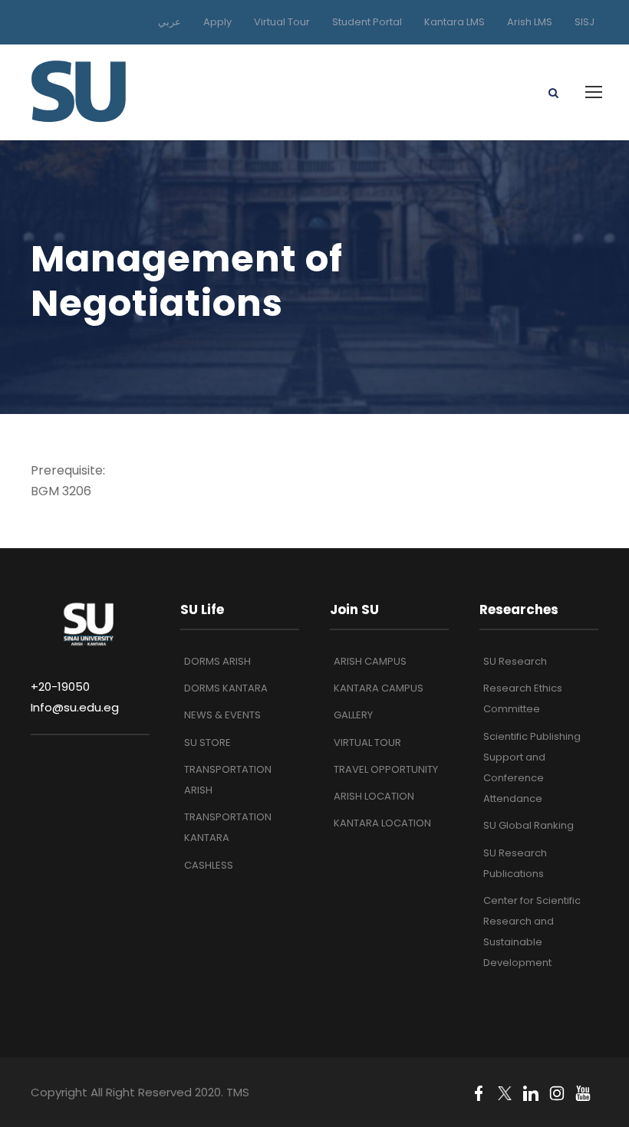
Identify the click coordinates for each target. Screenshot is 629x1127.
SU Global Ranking (528, 825)
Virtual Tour (282, 22)
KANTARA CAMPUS (378, 688)
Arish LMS (529, 22)
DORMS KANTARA (226, 688)
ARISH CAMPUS (370, 661)
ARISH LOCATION (374, 796)
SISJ (584, 22)
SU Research (515, 661)
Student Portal (367, 22)
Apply (217, 22)
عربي (169, 22)
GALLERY (353, 715)
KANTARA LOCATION (382, 823)
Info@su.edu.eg (75, 707)
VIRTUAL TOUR (367, 742)
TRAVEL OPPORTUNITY (386, 769)
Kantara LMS (454, 22)
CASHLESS (208, 865)
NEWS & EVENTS (222, 715)
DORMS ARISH (217, 661)
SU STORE (207, 742)
